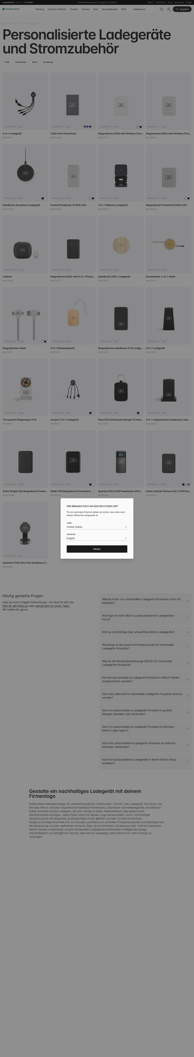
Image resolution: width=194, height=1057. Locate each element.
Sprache (71, 534)
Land (69, 523)
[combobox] (97, 526)
